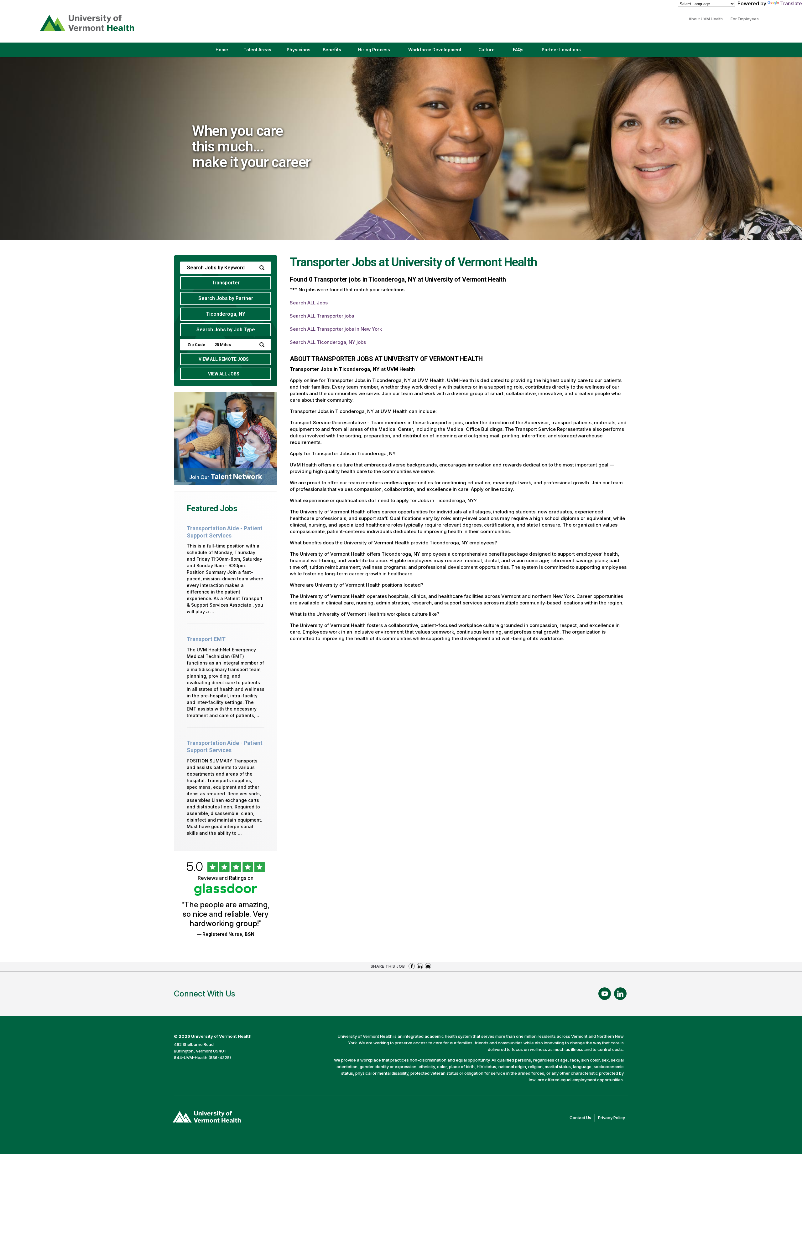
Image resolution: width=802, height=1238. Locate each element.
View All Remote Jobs (224, 359)
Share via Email (428, 966)
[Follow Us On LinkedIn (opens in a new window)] (620, 993)
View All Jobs (223, 373)
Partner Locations (566, 52)
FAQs (518, 49)
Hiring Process (379, 52)
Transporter (226, 283)
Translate (791, 3)
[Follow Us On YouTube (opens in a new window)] (604, 993)
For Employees (746, 19)
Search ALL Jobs (309, 303)
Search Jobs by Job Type (225, 330)
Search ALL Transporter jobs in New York (336, 329)
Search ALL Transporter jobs (322, 316)
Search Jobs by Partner (225, 298)
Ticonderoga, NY (225, 314)
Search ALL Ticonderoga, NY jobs (328, 342)
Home (222, 49)
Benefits (332, 49)
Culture (491, 52)
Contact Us (582, 1118)
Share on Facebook (412, 966)
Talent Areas (262, 52)
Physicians (301, 52)
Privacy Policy (613, 1118)
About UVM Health (707, 19)
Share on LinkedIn (420, 966)
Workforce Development (434, 49)
